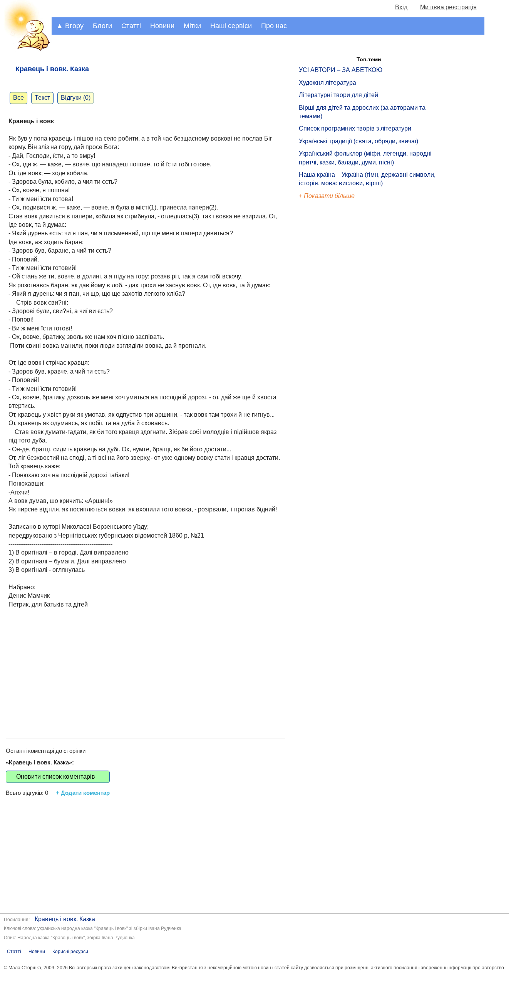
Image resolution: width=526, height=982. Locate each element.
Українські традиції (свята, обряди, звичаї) (358, 141)
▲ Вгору (70, 26)
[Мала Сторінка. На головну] (26, 49)
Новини (162, 26)
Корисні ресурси (70, 951)
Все (18, 97)
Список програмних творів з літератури (355, 128)
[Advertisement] (145, 665)
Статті (131, 26)
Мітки (192, 26)
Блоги (102, 26)
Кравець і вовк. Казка (65, 919)
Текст (42, 97)
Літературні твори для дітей (338, 95)
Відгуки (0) (75, 97)
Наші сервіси (231, 26)
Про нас (274, 26)
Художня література (327, 82)
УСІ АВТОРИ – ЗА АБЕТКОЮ (340, 70)
